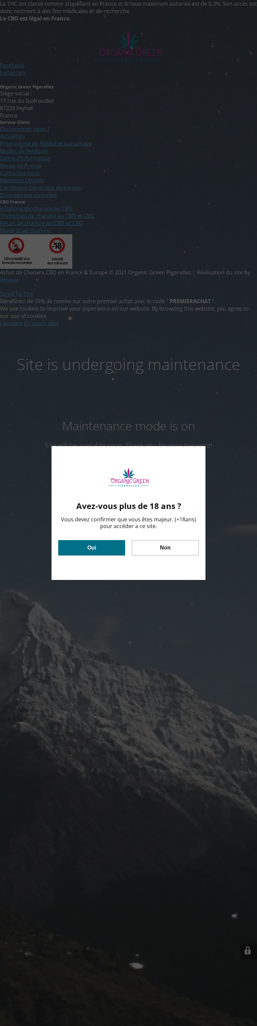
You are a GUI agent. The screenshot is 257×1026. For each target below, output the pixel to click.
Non (165, 547)
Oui (91, 547)
